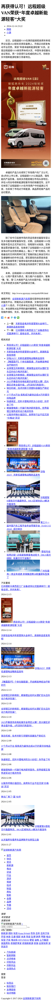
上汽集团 (44, 940)
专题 (9, 905)
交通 (13, 937)
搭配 (18, 937)
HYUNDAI (23, 940)
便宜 (32, 940)
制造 (9, 888)
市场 (33, 933)
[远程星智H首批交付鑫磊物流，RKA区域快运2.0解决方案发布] (23, 497)
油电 (37, 940)
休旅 (8, 937)
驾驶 (9, 882)
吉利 (37, 933)
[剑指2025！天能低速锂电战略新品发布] (23, 471)
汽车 (8, 940)
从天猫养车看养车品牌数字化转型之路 (20, 840)
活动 (9, 908)
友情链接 (11, 989)
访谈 (9, 872)
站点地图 (11, 993)
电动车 (14, 940)
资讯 (9, 862)
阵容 (28, 937)
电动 (9, 869)
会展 (9, 898)
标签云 (10, 983)
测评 (9, 878)
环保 (3, 937)
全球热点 (11, 969)
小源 (9, 32)
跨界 (38, 937)
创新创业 (11, 965)
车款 (15, 933)
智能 (9, 895)
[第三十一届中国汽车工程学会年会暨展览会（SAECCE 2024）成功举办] (23, 522)
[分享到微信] (18, 318)
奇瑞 (36, 943)
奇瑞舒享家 (16, 943)
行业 (9, 875)
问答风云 (11, 962)
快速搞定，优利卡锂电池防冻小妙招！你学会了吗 (25, 759)
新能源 (10, 865)
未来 (23, 937)
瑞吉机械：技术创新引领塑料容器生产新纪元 (23, 736)
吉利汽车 (44, 933)
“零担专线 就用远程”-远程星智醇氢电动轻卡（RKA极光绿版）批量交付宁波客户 (29, 554)
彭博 (33, 937)
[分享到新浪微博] (8, 318)
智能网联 (11, 955)
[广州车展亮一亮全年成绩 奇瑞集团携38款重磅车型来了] (23, 571)
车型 (3, 940)
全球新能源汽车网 (21, 299)
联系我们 (11, 986)
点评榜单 (11, 959)
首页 (9, 855)
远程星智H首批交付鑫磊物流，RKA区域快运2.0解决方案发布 (28, 500)
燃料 (10, 933)
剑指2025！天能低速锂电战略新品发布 (25, 358)
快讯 (9, 859)
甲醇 (43, 937)
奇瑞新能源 (27, 943)
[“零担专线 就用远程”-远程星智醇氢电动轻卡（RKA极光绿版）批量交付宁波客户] (23, 551)
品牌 (9, 902)
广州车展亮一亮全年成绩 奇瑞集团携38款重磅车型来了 (28, 574)
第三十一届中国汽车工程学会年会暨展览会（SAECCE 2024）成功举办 (29, 525)
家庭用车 (5, 943)
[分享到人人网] (15, 318)
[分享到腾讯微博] (12, 318)
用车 (9, 892)
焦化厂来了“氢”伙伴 (11, 797)
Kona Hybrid (24, 933)
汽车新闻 (11, 952)
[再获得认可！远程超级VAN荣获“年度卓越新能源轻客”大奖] (12, 445)
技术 (9, 885)
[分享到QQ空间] (5, 318)
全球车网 (43, 943)
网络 (9, 29)
